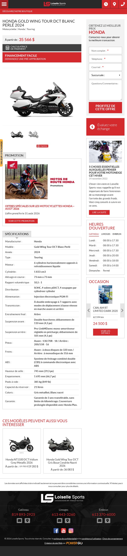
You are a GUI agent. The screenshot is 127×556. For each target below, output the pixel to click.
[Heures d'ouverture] (106, 4)
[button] (9, 97)
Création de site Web (53, 543)
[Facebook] (56, 530)
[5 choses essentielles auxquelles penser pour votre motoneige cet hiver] (105, 152)
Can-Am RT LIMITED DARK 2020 (105, 309)
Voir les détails (105, 332)
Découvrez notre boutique (17, 11)
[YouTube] (63, 530)
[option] (41, 96)
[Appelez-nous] (123, 4)
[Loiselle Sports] (55, 4)
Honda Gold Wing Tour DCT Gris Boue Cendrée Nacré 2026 (62, 462)
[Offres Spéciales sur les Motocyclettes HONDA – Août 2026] (42, 181)
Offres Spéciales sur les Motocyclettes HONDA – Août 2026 (39, 207)
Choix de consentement (112, 539)
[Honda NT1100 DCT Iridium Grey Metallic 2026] (21, 443)
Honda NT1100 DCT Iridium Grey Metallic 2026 (22, 461)
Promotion (14, 155)
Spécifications (17, 234)
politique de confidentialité (65, 539)
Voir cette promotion (21, 221)
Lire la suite (99, 212)
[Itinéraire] (114, 4)
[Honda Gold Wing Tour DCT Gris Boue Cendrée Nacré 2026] (62, 443)
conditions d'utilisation (92, 539)
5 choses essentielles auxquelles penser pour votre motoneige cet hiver (105, 171)
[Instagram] (70, 530)
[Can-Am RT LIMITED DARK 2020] (105, 294)
